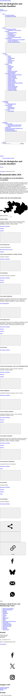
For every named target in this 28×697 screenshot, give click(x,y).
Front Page (2, 171)
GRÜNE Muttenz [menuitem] (11, 80)
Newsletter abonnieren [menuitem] (9, 15)
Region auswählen (4, 215)
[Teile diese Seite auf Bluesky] (14, 572)
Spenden (2, 156)
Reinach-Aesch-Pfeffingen (8, 608)
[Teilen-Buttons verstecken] (10, 537)
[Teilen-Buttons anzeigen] (10, 526)
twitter (1, 333)
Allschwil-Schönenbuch (8, 609)
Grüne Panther (6, 622)
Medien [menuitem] (6, 102)
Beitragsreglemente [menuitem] (12, 72)
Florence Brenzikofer (7, 626)
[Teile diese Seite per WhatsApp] (14, 594)
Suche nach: (5, 143)
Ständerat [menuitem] (10, 68)
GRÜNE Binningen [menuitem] (12, 75)
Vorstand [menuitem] (9, 59)
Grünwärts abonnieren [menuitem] (9, 129)
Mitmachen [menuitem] (5, 122)
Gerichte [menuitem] (9, 70)
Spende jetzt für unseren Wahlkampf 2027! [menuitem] (14, 128)
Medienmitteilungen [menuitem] (12, 103)
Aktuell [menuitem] (4, 27)
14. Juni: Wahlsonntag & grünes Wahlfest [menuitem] (16, 39)
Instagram (2, 419)
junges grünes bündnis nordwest (9, 621)
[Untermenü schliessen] (15, 22)
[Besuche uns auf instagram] (14, 677)
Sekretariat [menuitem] (10, 61)
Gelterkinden (5, 613)
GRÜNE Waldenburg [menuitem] (12, 87)
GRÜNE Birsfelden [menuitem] (12, 77)
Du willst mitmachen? (4, 303)
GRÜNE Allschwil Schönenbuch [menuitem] (15, 74)
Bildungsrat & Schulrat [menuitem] (12, 71)
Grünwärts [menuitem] (7, 109)
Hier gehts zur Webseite (5, 226)
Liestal (4, 616)
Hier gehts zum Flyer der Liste (6, 249)
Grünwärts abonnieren (4, 687)
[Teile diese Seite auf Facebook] (14, 561)
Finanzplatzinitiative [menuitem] (12, 34)
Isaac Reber (5, 628)
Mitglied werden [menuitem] (8, 123)
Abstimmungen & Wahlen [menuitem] (10, 29)
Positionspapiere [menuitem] (11, 107)
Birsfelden (5, 612)
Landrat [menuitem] (9, 65)
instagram (2, 228)
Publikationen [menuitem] (5, 101)
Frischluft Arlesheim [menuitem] (12, 88)
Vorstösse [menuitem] (10, 106)
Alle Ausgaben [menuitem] (11, 110)
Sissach (4, 620)
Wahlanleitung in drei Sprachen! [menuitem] (14, 30)
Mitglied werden (3, 688)
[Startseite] (1, 9)
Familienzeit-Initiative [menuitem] (12, 32)
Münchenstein (5, 617)
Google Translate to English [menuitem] (8, 158)
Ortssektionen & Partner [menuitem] (10, 73)
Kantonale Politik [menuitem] (8, 105)
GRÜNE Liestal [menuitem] (11, 84)
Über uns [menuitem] (4, 53)
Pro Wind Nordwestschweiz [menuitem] (11, 130)
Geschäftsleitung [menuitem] (11, 58)
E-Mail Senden (3, 644)
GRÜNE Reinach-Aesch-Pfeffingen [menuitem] (15, 82)
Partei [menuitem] (6, 54)
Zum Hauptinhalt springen (5, 0)
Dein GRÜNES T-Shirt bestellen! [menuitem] (15, 124)
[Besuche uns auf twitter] (14, 666)
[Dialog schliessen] (10, 237)
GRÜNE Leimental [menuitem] (12, 81)
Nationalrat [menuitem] (10, 67)
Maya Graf (5, 627)
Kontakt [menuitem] (4, 142)
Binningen (5, 610)
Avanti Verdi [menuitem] (7, 127)
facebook (2, 230)
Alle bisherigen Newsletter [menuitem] (10, 16)
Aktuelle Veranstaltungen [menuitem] (13, 40)
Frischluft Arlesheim (7, 623)
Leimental (5, 615)
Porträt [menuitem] (9, 55)
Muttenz (4, 619)
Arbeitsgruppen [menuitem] (11, 60)
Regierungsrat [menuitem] (11, 66)
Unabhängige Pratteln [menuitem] (12, 90)
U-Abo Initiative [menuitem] (11, 36)
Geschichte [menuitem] (10, 62)
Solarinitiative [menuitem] (10, 33)
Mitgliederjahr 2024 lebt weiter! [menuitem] (14, 126)
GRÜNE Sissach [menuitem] (11, 85)
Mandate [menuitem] (7, 64)
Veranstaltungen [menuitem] (8, 38)
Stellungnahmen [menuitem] (11, 108)
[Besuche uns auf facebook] (14, 655)
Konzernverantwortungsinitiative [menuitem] (14, 37)
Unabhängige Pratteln (7, 624)
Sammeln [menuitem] (7, 31)
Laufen (4, 614)
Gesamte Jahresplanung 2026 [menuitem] (14, 42)
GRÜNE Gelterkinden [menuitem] (12, 78)
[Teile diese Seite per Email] (14, 583)
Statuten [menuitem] (9, 57)
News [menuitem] (4, 14)
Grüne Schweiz (6, 629)
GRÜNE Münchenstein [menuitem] (13, 86)
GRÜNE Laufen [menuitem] (11, 79)
